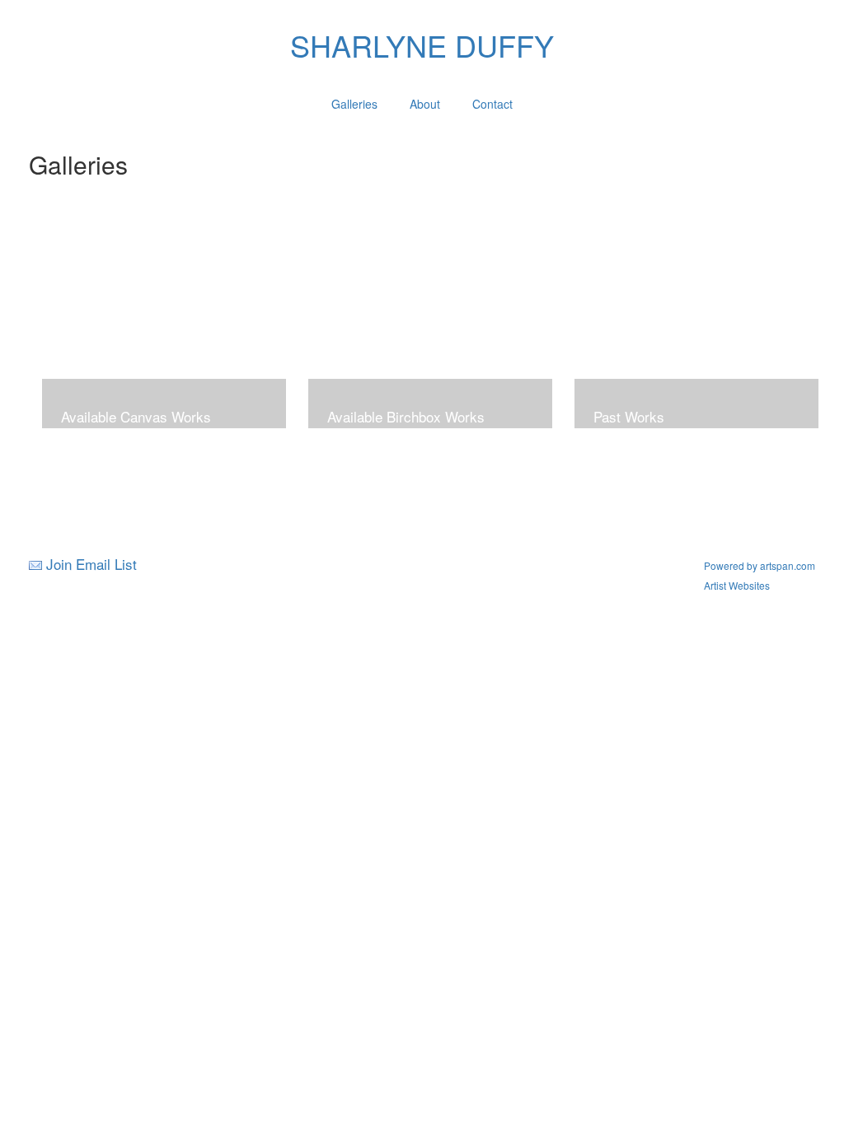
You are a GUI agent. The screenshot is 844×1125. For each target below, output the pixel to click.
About (425, 104)
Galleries (354, 104)
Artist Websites (737, 585)
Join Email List (91, 563)
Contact (492, 104)
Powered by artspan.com (759, 565)
